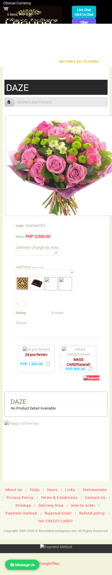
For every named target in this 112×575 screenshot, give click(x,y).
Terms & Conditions (59, 497)
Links (70, 489)
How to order (83, 505)
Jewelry (52, 45)
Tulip (71, 45)
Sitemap (23, 505)
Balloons (13, 45)
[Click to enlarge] (36, 349)
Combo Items (36, 53)
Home (13, 29)
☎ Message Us (22, 564)
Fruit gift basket (25, 37)
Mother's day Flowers (79, 61)
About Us (13, 489)
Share (20, 322)
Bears (97, 37)
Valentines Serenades (32, 61)
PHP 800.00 (75, 368)
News (52, 489)
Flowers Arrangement (83, 29)
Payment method (21, 513)
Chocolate (57, 37)
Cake (33, 45)
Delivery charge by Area (37, 247)
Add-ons (29, 266)
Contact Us (95, 497)
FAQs (35, 489)
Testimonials (95, 489)
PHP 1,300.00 (31, 363)
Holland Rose (95, 45)
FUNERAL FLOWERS (41, 29)
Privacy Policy (20, 497)
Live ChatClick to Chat (84, 12)
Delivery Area (51, 505)
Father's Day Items (71, 53)
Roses (79, 37)
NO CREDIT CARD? (56, 520)
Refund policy (92, 513)
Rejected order (58, 513)
